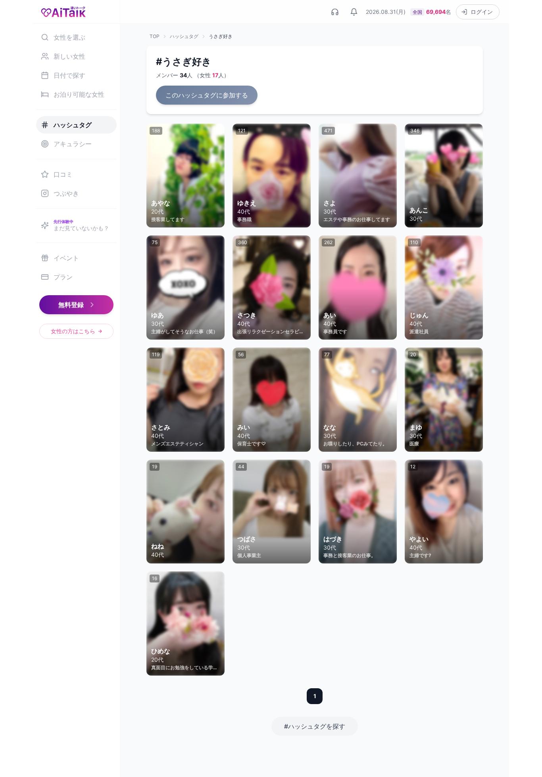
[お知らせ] (354, 12)
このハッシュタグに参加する (206, 95)
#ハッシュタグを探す (314, 726)
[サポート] (335, 12)
